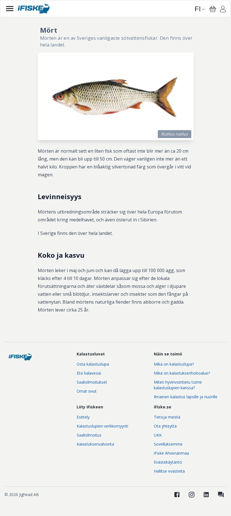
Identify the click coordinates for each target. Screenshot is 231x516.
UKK (158, 435)
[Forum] (220, 494)
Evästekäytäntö (168, 462)
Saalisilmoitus (89, 435)
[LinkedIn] (206, 494)
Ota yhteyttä (165, 426)
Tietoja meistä (167, 417)
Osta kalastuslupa (93, 364)
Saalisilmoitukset (92, 382)
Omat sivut (87, 391)
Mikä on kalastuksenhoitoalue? (182, 373)
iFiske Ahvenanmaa (171, 453)
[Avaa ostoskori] (212, 9)
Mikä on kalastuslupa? (174, 364)
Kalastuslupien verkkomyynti (102, 426)
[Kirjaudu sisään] (222, 10)
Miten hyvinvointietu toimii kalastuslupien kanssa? (178, 384)
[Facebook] (177, 494)
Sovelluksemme (168, 444)
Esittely (83, 417)
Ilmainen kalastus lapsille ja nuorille (185, 396)
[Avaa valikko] (10, 9)
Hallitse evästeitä (169, 471)
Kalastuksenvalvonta (95, 444)
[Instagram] (191, 494)
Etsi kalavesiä (89, 373)
